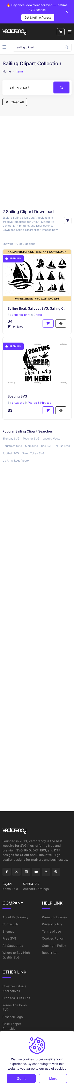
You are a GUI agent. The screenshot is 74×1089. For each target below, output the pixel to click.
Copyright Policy (54, 946)
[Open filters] (68, 220)
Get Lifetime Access (37, 17)
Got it (21, 1078)
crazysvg (18, 402)
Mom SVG (31, 446)
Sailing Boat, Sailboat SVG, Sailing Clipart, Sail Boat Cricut (37, 308)
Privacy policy (52, 924)
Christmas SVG (12, 446)
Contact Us (10, 924)
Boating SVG (17, 396)
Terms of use (51, 931)
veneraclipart (21, 314)
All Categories (12, 946)
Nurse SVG (63, 446)
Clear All (17, 102)
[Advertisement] (37, 162)
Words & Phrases (39, 402)
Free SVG (9, 938)
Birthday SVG (11, 438)
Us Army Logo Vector (16, 460)
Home (6, 71)
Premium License (54, 917)
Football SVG (10, 453)
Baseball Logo (12, 1017)
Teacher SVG (31, 438)
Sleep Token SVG (33, 453)
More (53, 1078)
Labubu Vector (52, 438)
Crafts (38, 314)
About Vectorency (15, 917)
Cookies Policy (53, 938)
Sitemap (8, 931)
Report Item (50, 953)
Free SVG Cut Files (16, 998)
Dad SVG (46, 446)
